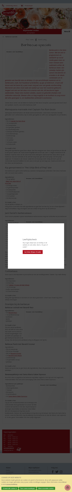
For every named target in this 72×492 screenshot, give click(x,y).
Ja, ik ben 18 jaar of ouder (32, 252)
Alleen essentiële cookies (46, 488)
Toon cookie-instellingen (27, 488)
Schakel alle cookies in (10, 488)
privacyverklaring (11, 484)
